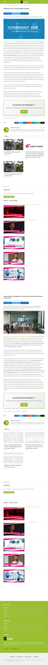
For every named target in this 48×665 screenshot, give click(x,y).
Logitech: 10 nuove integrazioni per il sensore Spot (13, 466)
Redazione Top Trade (9, 10)
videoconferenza (25, 411)
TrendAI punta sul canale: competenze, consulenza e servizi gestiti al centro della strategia (20, 219)
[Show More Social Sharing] (30, 13)
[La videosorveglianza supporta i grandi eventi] (13, 166)
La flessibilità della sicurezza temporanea (12, 152)
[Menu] (5, 2)
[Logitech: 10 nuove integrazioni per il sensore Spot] (13, 457)
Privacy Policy (6, 627)
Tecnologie (5, 607)
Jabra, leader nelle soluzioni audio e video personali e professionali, (17, 336)
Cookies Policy (6, 625)
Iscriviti (24, 111)
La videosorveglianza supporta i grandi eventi (13, 174)
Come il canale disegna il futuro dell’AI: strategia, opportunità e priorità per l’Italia (13, 446)
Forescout (6, 118)
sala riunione (18, 411)
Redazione (5, 629)
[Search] (43, 2)
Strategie (5, 609)
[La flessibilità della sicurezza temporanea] (13, 144)
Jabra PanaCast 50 (11, 411)
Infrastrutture (6, 611)
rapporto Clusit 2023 (12, 41)
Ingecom (22, 53)
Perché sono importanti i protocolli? (10, 235)
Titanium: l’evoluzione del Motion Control (11, 250)
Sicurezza (5, 613)
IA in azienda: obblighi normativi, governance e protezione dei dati (15, 266)
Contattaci (5, 623)
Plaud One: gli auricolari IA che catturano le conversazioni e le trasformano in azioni (34, 446)
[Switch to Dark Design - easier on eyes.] (41, 1)
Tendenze (5, 615)
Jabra (28, 360)
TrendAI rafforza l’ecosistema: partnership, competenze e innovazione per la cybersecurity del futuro (22, 204)
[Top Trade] (24, 2)
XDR (14, 118)
